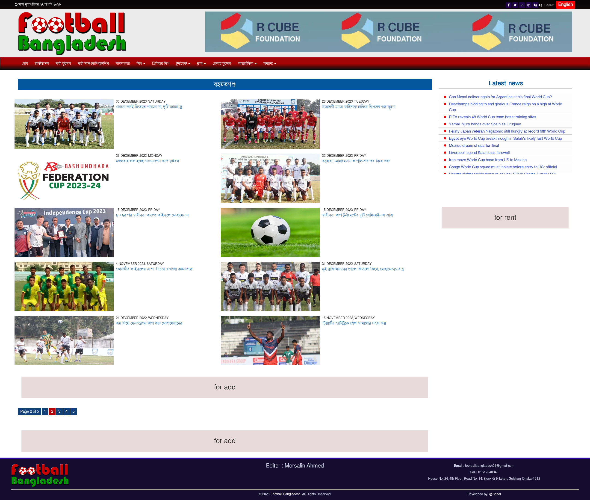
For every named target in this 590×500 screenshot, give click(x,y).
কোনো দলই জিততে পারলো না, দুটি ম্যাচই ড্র (149, 106)
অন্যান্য (268, 63)
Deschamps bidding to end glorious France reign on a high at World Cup (505, 107)
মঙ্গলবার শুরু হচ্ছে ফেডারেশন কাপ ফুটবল (147, 161)
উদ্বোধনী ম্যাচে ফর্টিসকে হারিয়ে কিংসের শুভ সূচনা (358, 106)
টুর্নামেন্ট (182, 63)
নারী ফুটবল (63, 63)
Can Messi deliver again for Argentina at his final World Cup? (500, 97)
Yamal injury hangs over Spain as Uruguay (485, 124)
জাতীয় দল (42, 63)
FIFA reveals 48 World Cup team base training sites (492, 117)
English (565, 5)
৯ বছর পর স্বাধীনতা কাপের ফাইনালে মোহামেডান (152, 215)
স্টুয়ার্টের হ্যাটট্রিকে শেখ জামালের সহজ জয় (354, 323)
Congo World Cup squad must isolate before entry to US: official (503, 167)
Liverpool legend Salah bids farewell (479, 152)
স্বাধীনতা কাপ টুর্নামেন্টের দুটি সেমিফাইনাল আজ (357, 215)
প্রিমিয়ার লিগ (160, 63)
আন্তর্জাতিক (246, 63)
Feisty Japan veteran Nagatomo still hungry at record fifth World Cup (507, 131)
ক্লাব (200, 63)
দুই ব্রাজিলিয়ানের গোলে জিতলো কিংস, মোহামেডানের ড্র (363, 269)
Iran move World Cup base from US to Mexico (488, 160)
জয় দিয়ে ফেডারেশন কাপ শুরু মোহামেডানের (149, 323)
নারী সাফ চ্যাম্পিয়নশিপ (93, 63)
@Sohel (495, 494)
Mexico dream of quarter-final (474, 145)
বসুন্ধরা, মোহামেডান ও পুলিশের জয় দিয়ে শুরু (356, 161)
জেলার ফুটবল (222, 63)
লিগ (140, 63)
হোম (25, 63)
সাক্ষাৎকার (123, 63)
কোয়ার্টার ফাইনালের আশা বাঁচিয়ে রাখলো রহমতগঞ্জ (154, 269)
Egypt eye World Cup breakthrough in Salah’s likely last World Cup (505, 138)
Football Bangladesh (286, 494)
